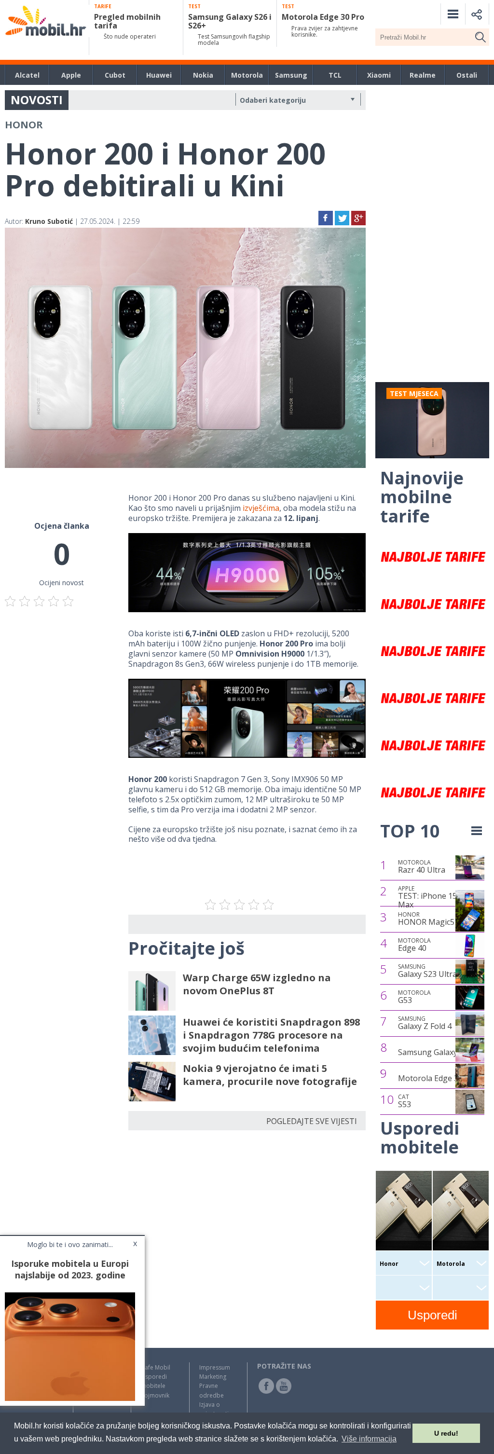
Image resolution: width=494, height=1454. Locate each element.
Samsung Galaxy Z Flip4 (440, 1052)
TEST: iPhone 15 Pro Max (435, 897)
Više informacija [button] (369, 1439)
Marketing (212, 1376)
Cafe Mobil (155, 1367)
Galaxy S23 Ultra (427, 971)
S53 (404, 1101)
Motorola (247, 75)
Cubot (115, 75)
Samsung (291, 75)
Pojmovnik (155, 1395)
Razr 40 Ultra (421, 867)
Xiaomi (379, 75)
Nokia (203, 75)
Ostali (466, 75)
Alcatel (27, 75)
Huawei (159, 75)
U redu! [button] (446, 1433)
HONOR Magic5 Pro (433, 919)
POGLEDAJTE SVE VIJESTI (311, 1121)
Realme (423, 75)
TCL (335, 75)
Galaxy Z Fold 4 (425, 1023)
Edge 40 (414, 945)
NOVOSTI (37, 100)
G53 (414, 997)
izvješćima (261, 508)
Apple (71, 75)
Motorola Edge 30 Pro (438, 1078)
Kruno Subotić (49, 221)
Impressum (214, 1367)
